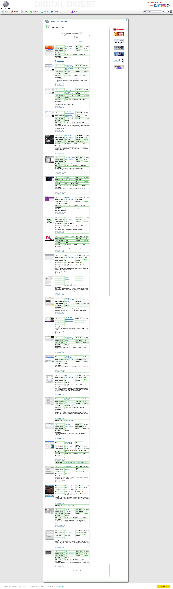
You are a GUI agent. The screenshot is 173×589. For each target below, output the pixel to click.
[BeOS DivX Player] (49, 240)
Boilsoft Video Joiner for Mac (68, 357)
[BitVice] (49, 285)
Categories (63, 21)
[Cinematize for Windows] (49, 404)
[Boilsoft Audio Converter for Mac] (49, 305)
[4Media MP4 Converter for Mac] (49, 117)
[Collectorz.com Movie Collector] (49, 448)
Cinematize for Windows (68, 399)
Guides (25, 11)
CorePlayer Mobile (69, 505)
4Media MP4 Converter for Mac (69, 112)
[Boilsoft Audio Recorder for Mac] (49, 322)
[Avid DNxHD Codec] (49, 162)
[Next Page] (80, 41)
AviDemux (67, 177)
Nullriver (67, 469)
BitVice (66, 277)
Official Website (69, 48)
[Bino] (49, 259)
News (16, 11)
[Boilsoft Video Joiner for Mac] (49, 361)
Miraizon (67, 401)
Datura (66, 530)
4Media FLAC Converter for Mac (69, 65)
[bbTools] (49, 225)
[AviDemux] (49, 181)
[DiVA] (49, 555)
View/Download (60, 61)
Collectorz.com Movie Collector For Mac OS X (76, 462)
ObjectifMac (68, 511)
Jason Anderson (69, 359)
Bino (66, 255)
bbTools (67, 217)
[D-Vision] (49, 513)
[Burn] (49, 383)
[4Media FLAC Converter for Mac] (49, 71)
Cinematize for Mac (69, 420)
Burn (66, 375)
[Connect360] (49, 473)
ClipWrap (67, 424)
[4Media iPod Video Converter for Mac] (49, 93)
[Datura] (49, 539)
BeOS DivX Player (69, 236)
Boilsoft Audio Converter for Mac (69, 299)
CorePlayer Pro (69, 486)
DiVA (66, 551)
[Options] (126, 20)
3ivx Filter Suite (69, 46)
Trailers (45, 11)
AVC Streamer (68, 135)
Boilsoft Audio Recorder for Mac (69, 318)
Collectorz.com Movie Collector (69, 443)
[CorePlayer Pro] (49, 496)
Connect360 (68, 466)
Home (7, 11)
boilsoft (67, 301)
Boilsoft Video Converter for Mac (69, 337)
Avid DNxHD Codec (70, 157)
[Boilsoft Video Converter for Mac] (49, 340)
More (75, 11)
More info (60, 586)
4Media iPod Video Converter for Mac (69, 89)
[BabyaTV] (49, 200)
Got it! (163, 586)
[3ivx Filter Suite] (49, 55)
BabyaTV (67, 197)
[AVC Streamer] (49, 144)
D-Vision (67, 509)
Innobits (67, 279)
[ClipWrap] (49, 429)
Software (35, 11)
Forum (55, 11)
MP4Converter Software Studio (69, 93)
